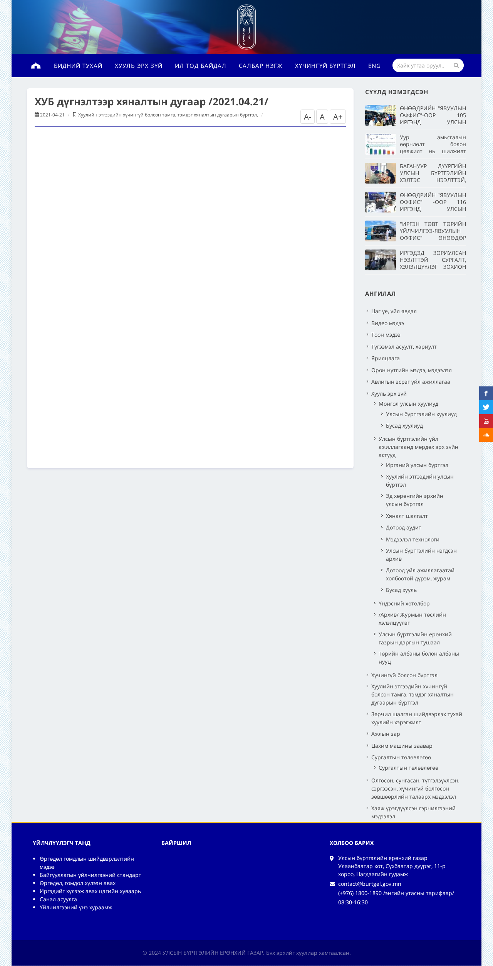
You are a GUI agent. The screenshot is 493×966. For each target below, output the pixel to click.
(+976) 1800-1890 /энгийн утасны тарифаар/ (396, 893)
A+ (337, 116)
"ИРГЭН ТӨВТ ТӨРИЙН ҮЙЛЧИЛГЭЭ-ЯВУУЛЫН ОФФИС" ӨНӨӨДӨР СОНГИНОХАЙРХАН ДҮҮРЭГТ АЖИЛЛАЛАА (433, 237)
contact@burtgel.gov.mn (369, 883)
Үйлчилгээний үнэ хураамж (76, 907)
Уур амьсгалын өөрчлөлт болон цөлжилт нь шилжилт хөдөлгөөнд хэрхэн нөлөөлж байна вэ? (433, 151)
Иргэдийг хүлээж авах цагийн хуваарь (90, 891)
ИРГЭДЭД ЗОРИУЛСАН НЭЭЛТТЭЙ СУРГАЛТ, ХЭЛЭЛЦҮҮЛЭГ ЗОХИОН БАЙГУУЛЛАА (433, 263)
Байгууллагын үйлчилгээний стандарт (90, 874)
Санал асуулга (58, 899)
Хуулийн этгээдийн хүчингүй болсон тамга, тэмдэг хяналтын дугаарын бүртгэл (167, 114)
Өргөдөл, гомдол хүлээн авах (78, 883)
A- (307, 116)
